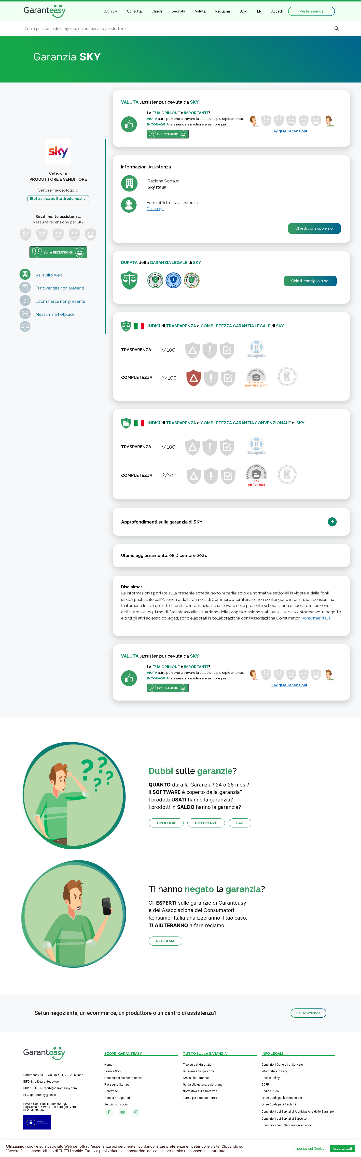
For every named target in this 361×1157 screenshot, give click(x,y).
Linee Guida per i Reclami (279, 1104)
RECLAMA (165, 941)
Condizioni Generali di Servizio (282, 1064)
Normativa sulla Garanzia (200, 1091)
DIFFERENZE (206, 823)
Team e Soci (112, 1071)
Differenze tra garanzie (198, 1071)
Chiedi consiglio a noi (314, 228)
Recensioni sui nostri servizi (123, 1078)
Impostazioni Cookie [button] (309, 1148)
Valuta (200, 11)
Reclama (222, 11)
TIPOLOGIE (166, 823)
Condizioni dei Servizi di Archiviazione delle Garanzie (298, 1111)
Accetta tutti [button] (342, 1148)
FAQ (240, 823)
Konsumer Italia (316, 618)
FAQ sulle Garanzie (196, 1078)
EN (259, 11)
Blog (243, 11)
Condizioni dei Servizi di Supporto (284, 1118)
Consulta (134, 11)
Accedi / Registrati (117, 1098)
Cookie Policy (271, 1078)
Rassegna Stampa (116, 1084)
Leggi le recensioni (289, 131)
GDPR (265, 1084)
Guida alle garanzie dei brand (202, 1084)
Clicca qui (155, 208)
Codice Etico (270, 1091)
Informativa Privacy (275, 1071)
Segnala (178, 11)
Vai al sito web (49, 275)
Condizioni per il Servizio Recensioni (286, 1125)
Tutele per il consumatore (200, 1098)
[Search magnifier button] (336, 28)
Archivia (110, 11)
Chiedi (157, 11)
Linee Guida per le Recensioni (282, 1098)
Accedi (277, 11)
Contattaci (111, 1091)
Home (108, 1064)
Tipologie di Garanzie (197, 1064)
